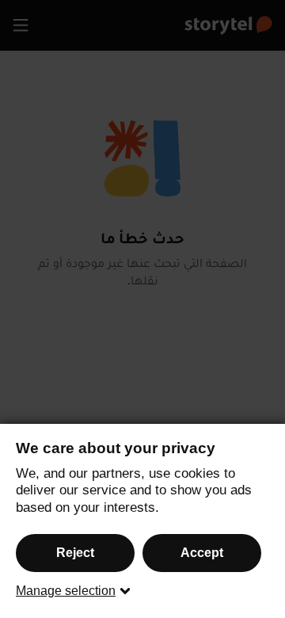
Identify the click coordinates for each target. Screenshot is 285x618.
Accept (201, 552)
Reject (75, 552)
